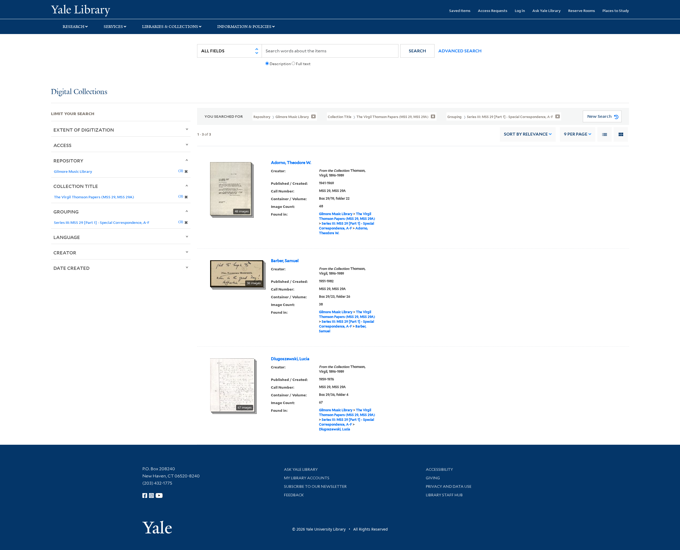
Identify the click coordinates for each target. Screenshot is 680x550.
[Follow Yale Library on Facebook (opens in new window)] (144, 495)
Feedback (294, 495)
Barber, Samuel (285, 260)
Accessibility (439, 469)
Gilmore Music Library (335, 214)
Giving (433, 478)
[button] (417, 51)
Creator (64, 252)
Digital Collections (79, 92)
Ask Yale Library (546, 10)
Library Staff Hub (444, 495)
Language (66, 237)
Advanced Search (460, 50)
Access (62, 145)
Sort (526, 134)
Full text (303, 64)
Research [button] (73, 26)
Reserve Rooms (581, 10)
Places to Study (615, 10)
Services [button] (113, 26)
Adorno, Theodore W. (291, 162)
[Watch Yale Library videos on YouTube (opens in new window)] (159, 495)
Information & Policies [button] (244, 26)
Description (280, 64)
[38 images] (236, 273)
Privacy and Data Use (448, 486)
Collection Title (75, 186)
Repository (68, 160)
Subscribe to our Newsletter (315, 486)
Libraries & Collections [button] (170, 26)
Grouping (66, 211)
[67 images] (232, 384)
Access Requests (492, 10)
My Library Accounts (306, 478)
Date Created (71, 268)
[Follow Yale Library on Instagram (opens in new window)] (151, 495)
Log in (520, 10)
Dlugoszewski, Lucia (290, 358)
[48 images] (230, 188)
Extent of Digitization (83, 130)
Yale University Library (94, 10)
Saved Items (459, 10)
